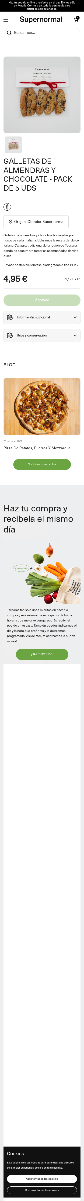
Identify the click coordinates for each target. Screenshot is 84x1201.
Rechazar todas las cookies (42, 1190)
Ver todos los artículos (42, 464)
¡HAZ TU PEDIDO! (42, 654)
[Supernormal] (41, 20)
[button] (75, 19)
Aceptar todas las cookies (42, 1178)
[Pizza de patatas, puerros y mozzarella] (42, 406)
